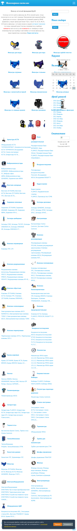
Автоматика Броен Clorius (10, 431)
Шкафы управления (44, 452)
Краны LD (21, 363)
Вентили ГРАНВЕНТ (17, 514)
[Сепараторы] (3, 405)
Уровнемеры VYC (18, 457)
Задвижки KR (12, 210)
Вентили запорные (14, 185)
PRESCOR (41, 316)
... (19, 155)
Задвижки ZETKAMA (8, 208)
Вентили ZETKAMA (8, 191)
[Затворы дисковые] (33, 202)
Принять (57, 524)
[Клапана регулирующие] (33, 235)
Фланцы (40, 463)
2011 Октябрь (57, 105)
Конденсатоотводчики (40, 328)
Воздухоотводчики (44, 164)
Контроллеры (42, 218)
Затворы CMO (6, 224)
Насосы (9, 373)
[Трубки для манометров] (33, 439)
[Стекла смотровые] (33, 402)
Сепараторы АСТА (12, 155)
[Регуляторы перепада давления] (33, 389)
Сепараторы (11, 405)
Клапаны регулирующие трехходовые (39, 250)
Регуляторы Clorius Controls (40, 397)
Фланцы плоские (37, 468)
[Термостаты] (3, 425)
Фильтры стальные (38, 72)
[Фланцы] (33, 463)
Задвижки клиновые (14, 202)
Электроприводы (43, 480)
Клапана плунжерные (15, 243)
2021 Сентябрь (58, 126)
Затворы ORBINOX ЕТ (11, 229)
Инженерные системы (17, 3)
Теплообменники (13, 439)
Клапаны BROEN (40, 296)
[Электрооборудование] (3, 482)
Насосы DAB (14, 381)
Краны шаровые (13, 355)
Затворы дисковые (44, 202)
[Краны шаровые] (3, 355)
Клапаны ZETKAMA (8, 293)
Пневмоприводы (13, 390)
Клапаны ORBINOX (15, 298)
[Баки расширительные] (33, 137)
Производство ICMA (45, 196)
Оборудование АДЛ (14, 506)
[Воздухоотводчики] (33, 164)
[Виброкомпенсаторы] (3, 163)
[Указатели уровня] (3, 452)
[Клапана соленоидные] (3, 306)
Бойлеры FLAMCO (37, 381)
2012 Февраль (58, 114)
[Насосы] (3, 373)
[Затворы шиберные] (3, 218)
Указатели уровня (13, 452)
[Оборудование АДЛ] (3, 506)
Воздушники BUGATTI (43, 177)
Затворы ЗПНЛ (40, 213)
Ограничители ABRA (16, 178)
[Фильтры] (3, 464)
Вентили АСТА (9, 196)
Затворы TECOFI (17, 224)
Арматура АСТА (13, 139)
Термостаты (11, 425)
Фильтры (10, 464)
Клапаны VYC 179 (7, 249)
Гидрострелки (42, 184)
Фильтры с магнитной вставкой (15, 92)
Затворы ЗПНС (40, 210)
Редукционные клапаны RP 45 (18, 279)
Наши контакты (32, 33)
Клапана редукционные (16, 264)
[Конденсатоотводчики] (33, 324)
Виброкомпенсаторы (15, 163)
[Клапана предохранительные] (33, 306)
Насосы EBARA (6, 379)
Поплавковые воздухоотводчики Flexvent (37, 172)
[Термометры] (33, 426)
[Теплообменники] (3, 439)
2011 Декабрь (58, 110)
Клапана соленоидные (15, 306)
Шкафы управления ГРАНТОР (41, 457)
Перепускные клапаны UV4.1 (11, 336)
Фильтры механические (38, 92)
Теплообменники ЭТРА (15, 447)
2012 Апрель (57, 116)
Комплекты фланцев (43, 475)
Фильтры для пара (38, 53)
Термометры (42, 426)
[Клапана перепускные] (3, 330)
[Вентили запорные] (3, 185)
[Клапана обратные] (3, 288)
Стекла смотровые (44, 402)
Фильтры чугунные (14, 72)
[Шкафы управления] (33, 452)
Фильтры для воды (15, 53)
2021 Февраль (58, 121)
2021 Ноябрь (57, 128)
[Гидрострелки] (33, 184)
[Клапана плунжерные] (3, 243)
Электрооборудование (15, 482)
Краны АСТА (18, 360)
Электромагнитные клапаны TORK (17, 319)
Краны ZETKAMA (7, 360)
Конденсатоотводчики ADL (11, 511)
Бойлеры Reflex (46, 384)
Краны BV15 (10, 516)
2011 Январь (57, 103)
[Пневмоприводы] (3, 390)
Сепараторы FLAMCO (8, 410)
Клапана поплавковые (45, 263)
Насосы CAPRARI (12, 384)
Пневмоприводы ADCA (9, 396)
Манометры (41, 350)
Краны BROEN (12, 363)
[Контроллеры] (33, 218)
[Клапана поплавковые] (33, 263)
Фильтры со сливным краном (14, 110)
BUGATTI (48, 316)
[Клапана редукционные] (3, 264)
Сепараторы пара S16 (13, 412)
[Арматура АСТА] (3, 139)
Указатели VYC (6, 457)
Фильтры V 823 (14, 474)
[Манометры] (33, 350)
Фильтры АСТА (11, 472)
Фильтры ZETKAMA (8, 469)
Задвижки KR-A (11, 212)
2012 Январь (57, 112)
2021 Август (57, 123)
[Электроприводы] (33, 480)
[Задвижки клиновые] (3, 202)
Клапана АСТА (36, 314)
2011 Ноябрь (57, 107)
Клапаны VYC (10, 296)
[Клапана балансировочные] (33, 286)
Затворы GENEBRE (37, 208)
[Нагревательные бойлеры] (33, 373)
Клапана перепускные (15, 330)
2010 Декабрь (58, 101)
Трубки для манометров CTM (41, 446)
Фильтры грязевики (38, 110)
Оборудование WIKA (38, 432)
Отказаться (67, 524)
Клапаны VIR (45, 301)
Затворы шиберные (14, 218)
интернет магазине (38, 24)
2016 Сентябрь (58, 119)
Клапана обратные (14, 288)
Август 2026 (63, 70)
